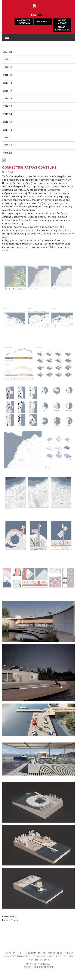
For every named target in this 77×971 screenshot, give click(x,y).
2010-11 (7, 137)
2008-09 (7, 153)
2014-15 (7, 106)
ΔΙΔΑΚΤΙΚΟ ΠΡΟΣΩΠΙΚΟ (17, 956)
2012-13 (7, 122)
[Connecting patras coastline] (38, 277)
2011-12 (7, 129)
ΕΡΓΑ (71, 956)
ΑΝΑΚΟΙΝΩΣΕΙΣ (13, 953)
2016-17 (7, 90)
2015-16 (7, 98)
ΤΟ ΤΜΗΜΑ (30, 953)
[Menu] (7, 37)
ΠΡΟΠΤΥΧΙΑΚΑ (65, 953)
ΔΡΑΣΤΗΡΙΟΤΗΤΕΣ (57, 956)
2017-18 (7, 83)
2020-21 (7, 59)
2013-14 (7, 114)
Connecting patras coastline (29, 167)
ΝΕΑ (31, 960)
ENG (39, 15)
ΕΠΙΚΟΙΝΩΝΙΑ (42, 960)
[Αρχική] (38, 6)
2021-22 (7, 51)
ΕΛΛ (33, 15)
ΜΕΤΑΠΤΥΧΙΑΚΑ (46, 953)
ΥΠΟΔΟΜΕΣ (38, 956)
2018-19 (7, 75)
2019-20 (7, 67)
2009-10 (7, 145)
